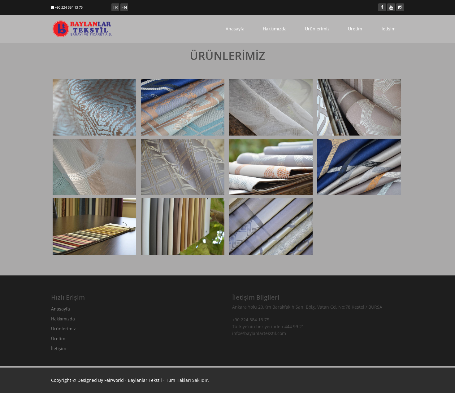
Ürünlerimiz (317, 29)
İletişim (388, 29)
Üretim (355, 29)
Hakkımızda (275, 29)
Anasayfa (235, 29)
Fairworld (114, 380)
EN (124, 7)
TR (115, 7)
